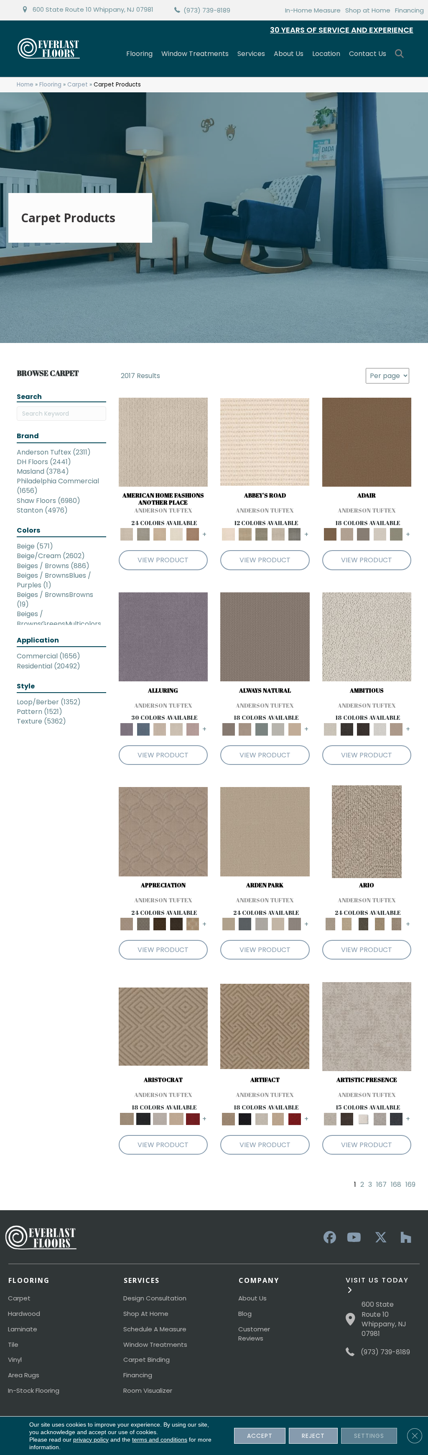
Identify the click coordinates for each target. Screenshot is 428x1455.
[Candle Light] (364, 1118)
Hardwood (24, 1313)
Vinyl (15, 1359)
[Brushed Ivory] (176, 534)
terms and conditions (159, 1439)
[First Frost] (380, 729)
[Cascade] (160, 1118)
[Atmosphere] (143, 534)
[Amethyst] (163, 636)
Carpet (77, 85)
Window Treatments (195, 53)
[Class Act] (364, 534)
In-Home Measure (313, 10)
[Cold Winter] (380, 1118)
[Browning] (176, 924)
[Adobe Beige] (367, 831)
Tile (13, 1344)
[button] (401, 54)
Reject (313, 1436)
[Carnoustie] (193, 924)
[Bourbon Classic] (367, 442)
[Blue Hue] (245, 924)
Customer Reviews (254, 1334)
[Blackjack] (143, 1118)
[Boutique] (295, 729)
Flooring (139, 53)
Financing (409, 10)
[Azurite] (143, 729)
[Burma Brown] (347, 1118)
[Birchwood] (163, 1026)
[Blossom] (193, 729)
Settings (369, 1436)
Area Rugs (23, 1375)
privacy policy (91, 1439)
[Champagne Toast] (347, 534)
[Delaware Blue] (295, 534)
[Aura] (264, 442)
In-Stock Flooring (33, 1390)
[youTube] (354, 1237)
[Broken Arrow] (397, 924)
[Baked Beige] (160, 534)
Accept (260, 1436)
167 (381, 1184)
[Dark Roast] (364, 729)
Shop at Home (367, 10)
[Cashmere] (176, 1118)
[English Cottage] (397, 534)
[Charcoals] (347, 729)
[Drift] (278, 924)
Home (25, 85)
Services (251, 53)
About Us (288, 53)
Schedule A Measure (154, 1329)
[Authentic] (265, 831)
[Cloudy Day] (262, 924)
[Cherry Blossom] (193, 1118)
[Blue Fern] (262, 729)
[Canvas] (367, 636)
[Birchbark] (176, 729)
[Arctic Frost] (143, 924)
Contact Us (367, 53)
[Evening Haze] (295, 924)
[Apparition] (364, 924)
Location (326, 53)
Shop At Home (145, 1313)
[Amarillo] (163, 831)
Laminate (22, 1329)
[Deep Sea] (397, 1118)
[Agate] (163, 442)
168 (396, 1184)
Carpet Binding (146, 1359)
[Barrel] (265, 636)
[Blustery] (278, 729)
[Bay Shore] (380, 924)
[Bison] (160, 924)
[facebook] (328, 1237)
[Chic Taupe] (278, 534)
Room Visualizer (147, 1390)
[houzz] (404, 1237)
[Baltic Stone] (367, 1026)
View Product (163, 560)
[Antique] (347, 924)
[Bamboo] (245, 534)
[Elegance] (380, 534)
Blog (245, 1313)
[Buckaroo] (193, 534)
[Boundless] (262, 534)
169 (410, 1184)
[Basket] (245, 729)
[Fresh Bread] (397, 729)
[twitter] (379, 1237)
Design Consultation (154, 1298)
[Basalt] (160, 729)
